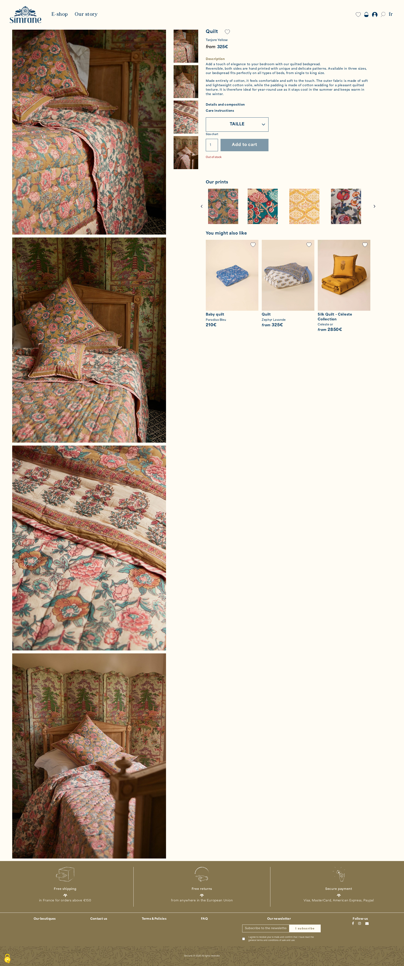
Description (215, 59)
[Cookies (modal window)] (7, 959)
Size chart (212, 134)
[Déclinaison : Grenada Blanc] (349, 206)
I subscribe (305, 928)
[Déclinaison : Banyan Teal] (266, 206)
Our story (86, 14)
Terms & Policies (154, 919)
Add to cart (244, 145)
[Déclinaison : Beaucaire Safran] (308, 206)
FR (391, 14)
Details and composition (225, 104)
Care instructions (220, 111)
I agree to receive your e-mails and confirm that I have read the (281, 939)
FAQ (204, 919)
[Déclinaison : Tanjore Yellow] (226, 206)
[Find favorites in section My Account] (227, 32)
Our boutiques (45, 919)
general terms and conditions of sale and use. (271, 940)
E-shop (59, 14)
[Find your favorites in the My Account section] (253, 245)
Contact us (98, 919)
